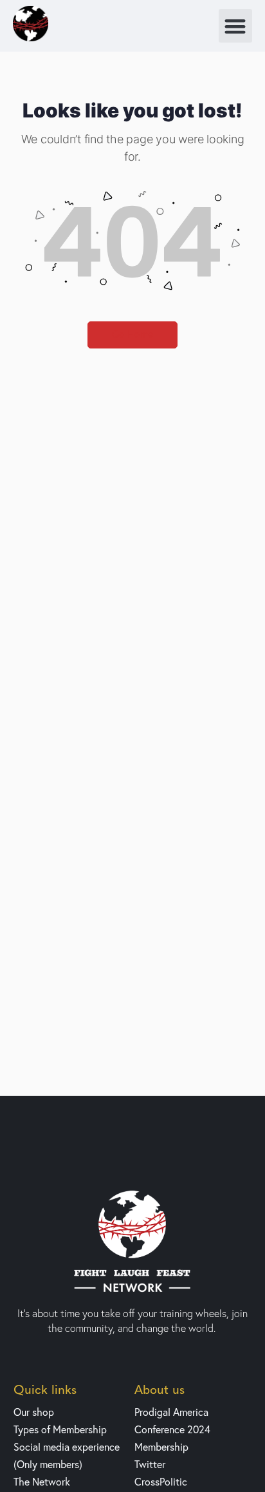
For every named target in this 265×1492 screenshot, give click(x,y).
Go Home (132, 334)
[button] (236, 26)
